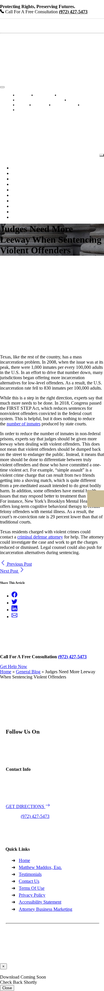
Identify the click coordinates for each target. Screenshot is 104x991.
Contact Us (29, 110)
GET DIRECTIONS (25, 806)
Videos (42, 105)
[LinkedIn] (14, 609)
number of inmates (23, 423)
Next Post (9, 571)
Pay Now (92, 105)
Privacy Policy (32, 895)
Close (7, 988)
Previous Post (19, 564)
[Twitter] (14, 602)
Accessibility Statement (40, 902)
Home (5, 671)
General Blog (28, 671)
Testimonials (82, 100)
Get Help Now (13, 666)
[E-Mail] (14, 616)
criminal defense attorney (40, 536)
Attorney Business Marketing (45, 909)
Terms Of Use (31, 888)
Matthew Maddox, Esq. (40, 867)
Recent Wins (66, 105)
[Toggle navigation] (2, 87)
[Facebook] (14, 595)
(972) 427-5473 (35, 816)
